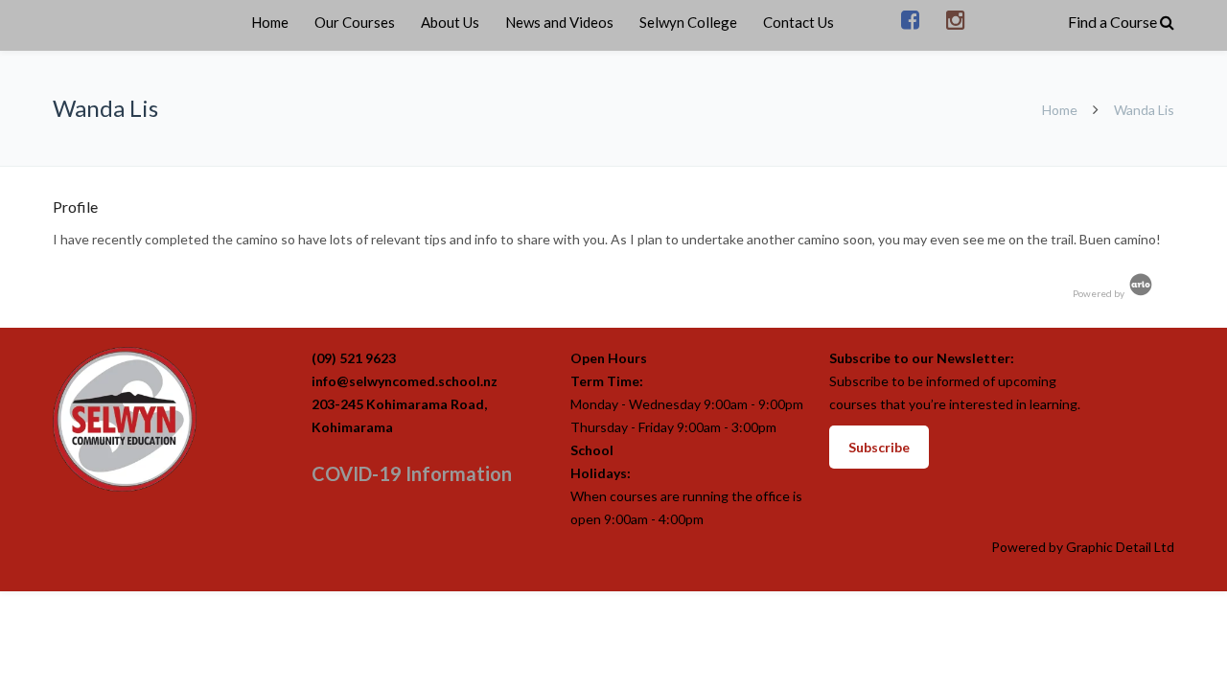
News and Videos (559, 22)
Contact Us (798, 22)
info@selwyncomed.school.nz (405, 381)
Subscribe (879, 447)
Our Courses (354, 22)
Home (270, 22)
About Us (450, 22)
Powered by (1099, 293)
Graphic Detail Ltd (1120, 547)
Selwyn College (688, 22)
